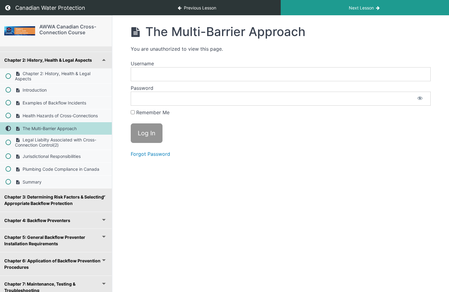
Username (142, 63)
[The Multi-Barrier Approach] (19, 30)
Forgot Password (150, 154)
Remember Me (152, 112)
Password (142, 88)
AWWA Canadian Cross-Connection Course (67, 29)
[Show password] (420, 99)
